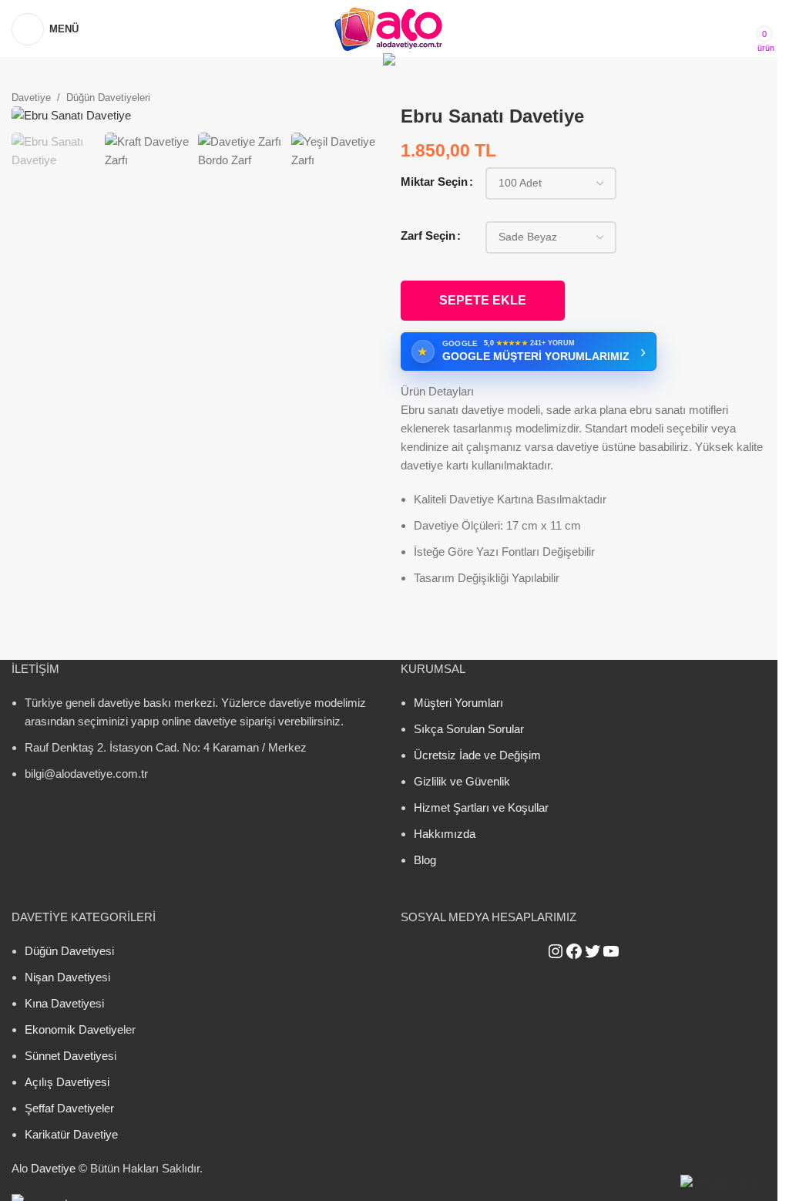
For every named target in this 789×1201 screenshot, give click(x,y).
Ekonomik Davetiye (74, 1029)
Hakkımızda (444, 833)
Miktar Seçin (434, 181)
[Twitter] (592, 951)
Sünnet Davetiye (66, 1055)
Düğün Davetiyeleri (108, 97)
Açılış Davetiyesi (67, 1081)
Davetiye (31, 97)
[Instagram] (555, 951)
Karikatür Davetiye (71, 1134)
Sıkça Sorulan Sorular (469, 728)
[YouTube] (611, 951)
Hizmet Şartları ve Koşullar (481, 807)
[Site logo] (389, 27)
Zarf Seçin (428, 235)
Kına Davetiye (60, 1003)
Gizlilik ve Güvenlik (462, 781)
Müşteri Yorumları (458, 702)
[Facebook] (574, 951)
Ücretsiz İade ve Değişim (477, 755)
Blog (425, 859)
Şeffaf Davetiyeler (69, 1108)
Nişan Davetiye (63, 977)
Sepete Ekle (482, 300)
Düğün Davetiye (65, 950)
